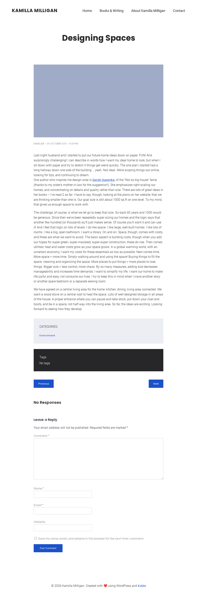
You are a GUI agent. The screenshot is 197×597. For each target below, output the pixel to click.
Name (39, 488)
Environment (47, 335)
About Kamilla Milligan (148, 11)
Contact (179, 11)
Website (39, 522)
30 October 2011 (56, 143)
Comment (41, 436)
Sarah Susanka (103, 180)
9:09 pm (73, 143)
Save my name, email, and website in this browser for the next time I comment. (91, 538)
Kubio (142, 586)
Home (87, 11)
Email (38, 505)
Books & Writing (112, 11)
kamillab (39, 143)
